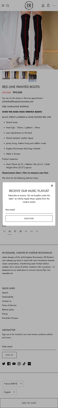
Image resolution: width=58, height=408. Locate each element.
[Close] (52, 186)
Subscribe (29, 218)
